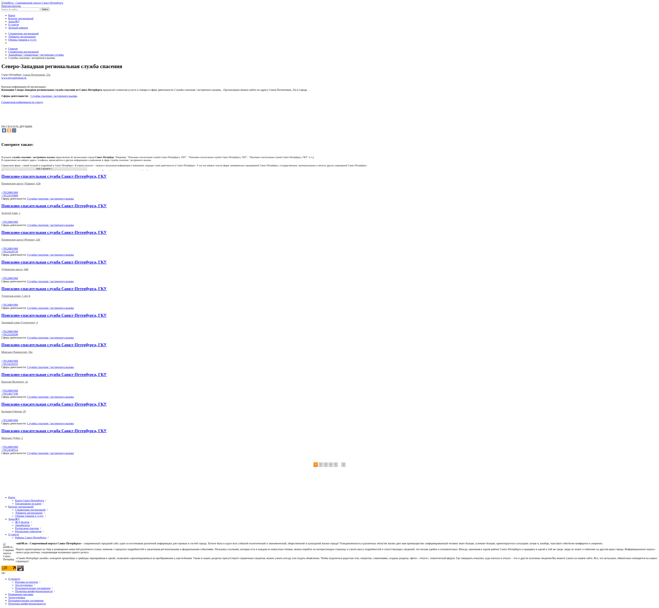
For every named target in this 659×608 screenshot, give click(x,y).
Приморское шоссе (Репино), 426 (20, 239)
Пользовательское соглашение (32, 588)
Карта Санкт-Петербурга (29, 500)
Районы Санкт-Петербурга (30, 537)
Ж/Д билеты (22, 522)
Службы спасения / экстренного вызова (54, 96)
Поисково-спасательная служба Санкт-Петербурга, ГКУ (54, 176)
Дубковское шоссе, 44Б (14, 269)
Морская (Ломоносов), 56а (16, 352)
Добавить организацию (22, 36)
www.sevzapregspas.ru (13, 77)
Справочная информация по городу (22, 102)
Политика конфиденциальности (34, 591)
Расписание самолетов (28, 531)
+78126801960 (9, 192)
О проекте (14, 578)
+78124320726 (9, 251)
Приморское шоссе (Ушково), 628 (21, 183)
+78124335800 (9, 195)
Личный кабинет (18, 27)
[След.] (348, 465)
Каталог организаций (20, 18)
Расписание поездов (27, 528)
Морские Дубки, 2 (12, 438)
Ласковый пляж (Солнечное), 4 (19, 322)
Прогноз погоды (11, 5)
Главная (13, 48)
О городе (13, 24)
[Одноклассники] (9, 130)
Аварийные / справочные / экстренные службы (36, 54)
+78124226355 (9, 364)
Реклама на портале (26, 582)
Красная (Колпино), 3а (14, 381)
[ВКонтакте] (4, 130)
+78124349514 (9, 450)
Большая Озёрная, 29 (13, 411)
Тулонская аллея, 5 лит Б (15, 295)
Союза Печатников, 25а (36, 74)
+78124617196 (9, 393)
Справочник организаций (23, 33)
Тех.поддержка (24, 585)
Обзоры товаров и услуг (22, 39)
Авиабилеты (22, 525)
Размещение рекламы (20, 594)
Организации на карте (28, 503)
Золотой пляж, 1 (10, 213)
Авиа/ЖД (13, 21)
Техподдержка (16, 597)
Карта (11, 15)
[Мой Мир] (14, 130)
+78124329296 (9, 334)
